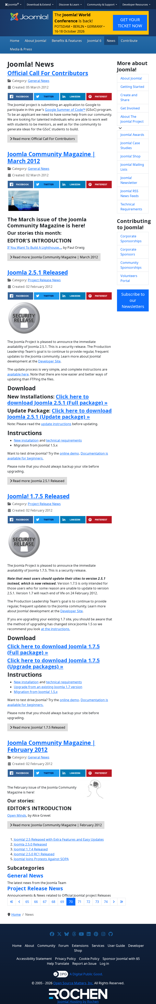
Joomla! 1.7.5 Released (38, 496)
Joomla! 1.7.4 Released (31, 849)
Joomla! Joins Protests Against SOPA (41, 859)
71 (79, 901)
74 (106, 901)
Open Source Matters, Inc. (73, 983)
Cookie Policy (89, 958)
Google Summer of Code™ (65, 109)
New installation (26, 440)
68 (53, 901)
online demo (69, 453)
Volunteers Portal (128, 278)
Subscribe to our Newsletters (133, 300)
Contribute (129, 40)
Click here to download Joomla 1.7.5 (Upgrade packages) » (53, 663)
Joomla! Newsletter (128, 180)
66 (36, 901)
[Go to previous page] (19, 902)
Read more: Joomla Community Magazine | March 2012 (55, 257)
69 (62, 901)
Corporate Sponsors (128, 251)
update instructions (56, 424)
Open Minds (16, 815)
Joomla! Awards (132, 134)
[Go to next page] (113, 902)
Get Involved (130, 108)
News (111, 40)
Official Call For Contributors (47, 73)
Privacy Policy (65, 958)
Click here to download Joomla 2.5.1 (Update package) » (59, 413)
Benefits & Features (67, 40)
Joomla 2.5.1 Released (37, 272)
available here (18, 374)
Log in (104, 963)
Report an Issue (84, 963)
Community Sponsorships (131, 265)
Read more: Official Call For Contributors (43, 138)
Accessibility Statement (34, 958)
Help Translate (58, 963)
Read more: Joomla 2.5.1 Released (38, 481)
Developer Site (49, 361)
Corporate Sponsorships (131, 238)
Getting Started (132, 86)
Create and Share (128, 97)
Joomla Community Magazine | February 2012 (51, 746)
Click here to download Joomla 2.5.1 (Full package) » (57, 399)
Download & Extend (39, 4)
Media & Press (21, 49)
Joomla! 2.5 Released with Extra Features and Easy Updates (59, 839)
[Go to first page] (11, 902)
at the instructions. (55, 629)
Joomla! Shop (130, 156)
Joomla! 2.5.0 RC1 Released (34, 854)
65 (27, 901)
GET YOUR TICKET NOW (130, 22)
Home (14, 40)
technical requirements (64, 440)
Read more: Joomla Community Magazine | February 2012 (57, 825)
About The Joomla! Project (132, 119)
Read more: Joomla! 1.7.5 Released (38, 727)
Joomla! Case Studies (130, 145)
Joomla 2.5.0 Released (30, 844)
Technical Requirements (131, 206)
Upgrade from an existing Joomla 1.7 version (48, 687)
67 (45, 901)
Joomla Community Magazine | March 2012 (51, 157)
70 (71, 901)
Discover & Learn (69, 4)
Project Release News (44, 280)
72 (88, 901)
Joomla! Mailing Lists (132, 167)
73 (97, 901)
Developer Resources (135, 4)
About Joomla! (35, 40)
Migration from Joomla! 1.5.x (35, 692)
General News (38, 81)
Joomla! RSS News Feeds (129, 193)
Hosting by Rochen (78, 1001)
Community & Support (101, 4)
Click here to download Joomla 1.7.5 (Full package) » (53, 649)
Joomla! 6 (94, 40)
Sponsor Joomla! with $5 (121, 958)
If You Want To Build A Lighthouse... (34, 247)
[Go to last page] (121, 902)
